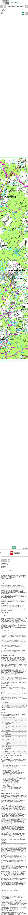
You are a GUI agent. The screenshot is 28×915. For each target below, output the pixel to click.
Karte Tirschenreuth (18, 279)
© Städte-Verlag (25, 548)
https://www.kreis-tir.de (7, 571)
